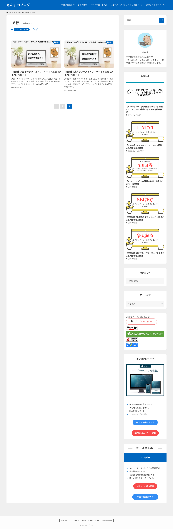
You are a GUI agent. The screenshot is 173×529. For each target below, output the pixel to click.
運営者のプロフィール (70, 521)
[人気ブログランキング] (132, 341)
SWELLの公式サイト (145, 422)
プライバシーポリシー (90, 521)
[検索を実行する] (161, 20)
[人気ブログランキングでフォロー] (145, 336)
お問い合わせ (107, 521)
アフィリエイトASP (21, 29)
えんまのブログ (18, 4)
